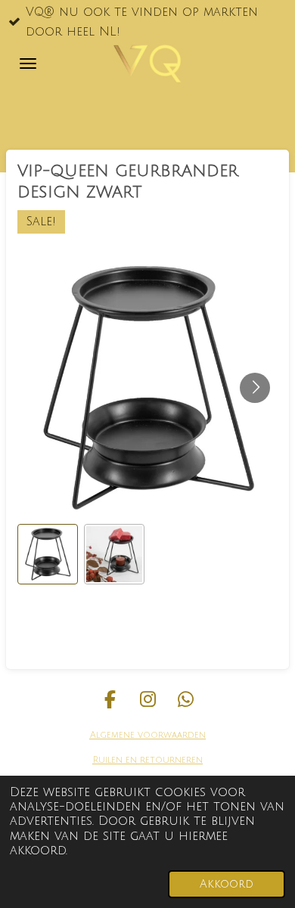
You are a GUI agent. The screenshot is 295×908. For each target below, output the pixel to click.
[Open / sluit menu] (28, 63)
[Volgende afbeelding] (255, 388)
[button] (47, 554)
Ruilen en (115, 760)
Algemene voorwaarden (148, 735)
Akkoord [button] (226, 884)
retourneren (170, 760)
